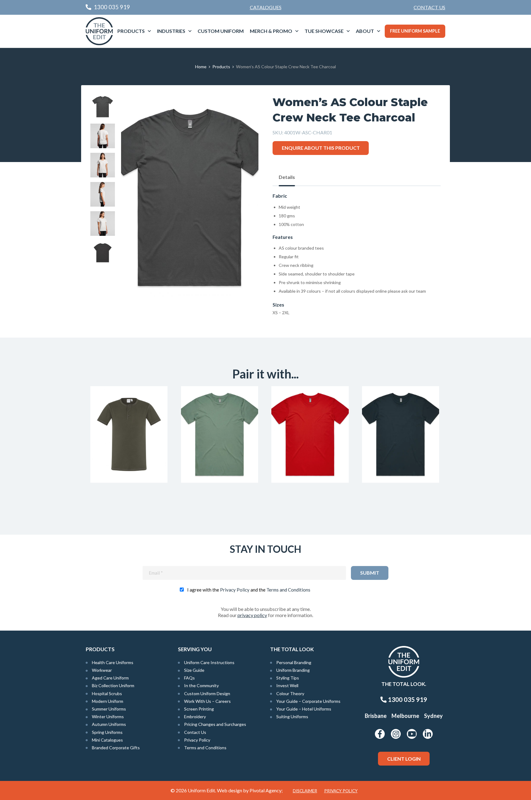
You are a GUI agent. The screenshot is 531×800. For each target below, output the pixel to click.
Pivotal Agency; (266, 790)
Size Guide (194, 670)
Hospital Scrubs (107, 693)
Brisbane (376, 715)
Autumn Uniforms (109, 724)
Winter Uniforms (108, 716)
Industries (171, 31)
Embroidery (195, 716)
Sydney (433, 715)
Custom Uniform (221, 31)
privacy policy (252, 615)
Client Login (404, 759)
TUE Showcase (324, 31)
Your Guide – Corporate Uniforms (308, 701)
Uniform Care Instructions (209, 662)
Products (131, 31)
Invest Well (287, 685)
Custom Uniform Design (207, 693)
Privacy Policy (235, 589)
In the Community (201, 685)
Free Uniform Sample (415, 31)
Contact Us (429, 7)
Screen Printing (199, 708)
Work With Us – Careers (207, 701)
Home (200, 66)
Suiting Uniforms (292, 716)
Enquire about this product (321, 148)
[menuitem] (429, 7)
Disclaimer (305, 790)
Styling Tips (287, 677)
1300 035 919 (407, 699)
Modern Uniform (107, 701)
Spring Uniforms (107, 732)
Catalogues (265, 7)
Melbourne (405, 715)
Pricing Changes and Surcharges (215, 724)
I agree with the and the (248, 589)
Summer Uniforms (109, 708)
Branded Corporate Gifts (116, 747)
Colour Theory (290, 693)
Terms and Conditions (288, 589)
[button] (244, 108)
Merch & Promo (271, 31)
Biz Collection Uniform (113, 685)
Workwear (102, 670)
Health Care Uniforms (112, 662)
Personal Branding (293, 662)
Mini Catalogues (107, 740)
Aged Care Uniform (110, 677)
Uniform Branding (293, 670)
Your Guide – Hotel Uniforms (303, 708)
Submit (369, 573)
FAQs (189, 677)
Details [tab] (287, 177)
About (365, 31)
